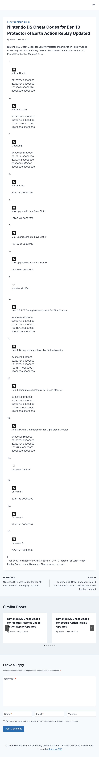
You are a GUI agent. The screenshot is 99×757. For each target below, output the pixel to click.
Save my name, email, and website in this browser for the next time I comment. (43, 721)
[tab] (44, 645)
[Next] (92, 628)
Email (40, 714)
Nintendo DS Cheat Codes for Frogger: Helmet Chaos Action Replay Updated (23, 622)
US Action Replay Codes (18, 22)
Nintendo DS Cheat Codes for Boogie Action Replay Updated (72, 622)
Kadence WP (55, 749)
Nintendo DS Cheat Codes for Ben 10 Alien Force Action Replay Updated (22, 581)
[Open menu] (93, 5)
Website (72, 714)
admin (12, 40)
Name (8, 714)
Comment (10, 679)
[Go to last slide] (7, 628)
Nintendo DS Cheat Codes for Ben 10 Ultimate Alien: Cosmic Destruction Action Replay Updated (74, 583)
